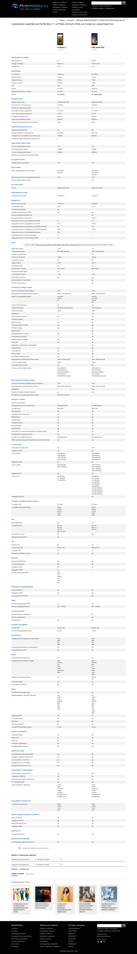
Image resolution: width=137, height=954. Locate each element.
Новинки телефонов (58, 5)
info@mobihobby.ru (105, 936)
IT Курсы (55, 12)
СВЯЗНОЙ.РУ (72, 936)
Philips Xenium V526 (97, 47)
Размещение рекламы (18, 933)
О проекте (14, 928)
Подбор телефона (77, 2)
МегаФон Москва (74, 928)
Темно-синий (98, 94)
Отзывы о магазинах (59, 10)
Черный (61, 94)
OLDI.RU (70, 946)
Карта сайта (15, 944)
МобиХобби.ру (17, 925)
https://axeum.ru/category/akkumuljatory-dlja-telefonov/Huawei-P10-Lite (59, 245)
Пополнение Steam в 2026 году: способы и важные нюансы (42, 906)
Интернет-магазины (76, 925)
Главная (62, 20)
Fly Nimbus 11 (61, 47)
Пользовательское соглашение (21, 936)
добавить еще (24, 869)
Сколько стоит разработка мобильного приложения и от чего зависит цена (64, 907)
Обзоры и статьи (77, 7)
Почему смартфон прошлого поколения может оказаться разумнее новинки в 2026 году (86, 907)
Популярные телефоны (59, 7)
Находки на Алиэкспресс (80, 15)
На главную (15, 946)
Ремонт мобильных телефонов (50, 946)
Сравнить (14, 869)
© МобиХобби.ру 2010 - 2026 (68, 951)
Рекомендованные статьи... (21, 882)
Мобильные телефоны (59, 2)
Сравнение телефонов (79, 5)
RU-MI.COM (71, 939)
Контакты (14, 931)
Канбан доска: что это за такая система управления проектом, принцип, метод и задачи (20, 907)
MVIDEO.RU (71, 933)
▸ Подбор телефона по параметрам (102, 8)
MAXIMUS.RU (72, 944)
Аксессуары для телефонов (48, 944)
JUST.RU (70, 941)
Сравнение (70, 20)
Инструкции (76, 10)
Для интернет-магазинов (19, 939)
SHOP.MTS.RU (72, 931)
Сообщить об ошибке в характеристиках (35, 848)
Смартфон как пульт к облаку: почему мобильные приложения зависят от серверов (109, 907)
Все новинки (30, 874)
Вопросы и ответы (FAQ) (79, 12)
